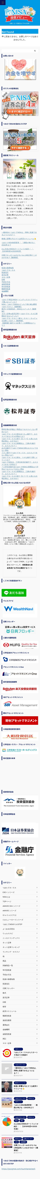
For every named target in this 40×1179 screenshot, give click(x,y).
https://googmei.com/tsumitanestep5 (18, 1169)
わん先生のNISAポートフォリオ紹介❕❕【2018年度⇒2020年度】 (18, 250)
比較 (3, 279)
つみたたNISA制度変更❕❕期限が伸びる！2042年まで (18, 244)
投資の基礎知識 (8, 268)
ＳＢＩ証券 (6, 277)
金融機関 (5, 291)
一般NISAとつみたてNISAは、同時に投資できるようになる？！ (19, 233)
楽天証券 (5, 275)
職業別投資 (6, 289)
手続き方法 (6, 282)
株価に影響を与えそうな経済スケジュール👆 (19, 239)
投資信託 (5, 272)
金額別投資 (6, 284)
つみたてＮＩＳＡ (8, 270)
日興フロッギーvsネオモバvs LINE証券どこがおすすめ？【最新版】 (19, 256)
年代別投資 (6, 286)
